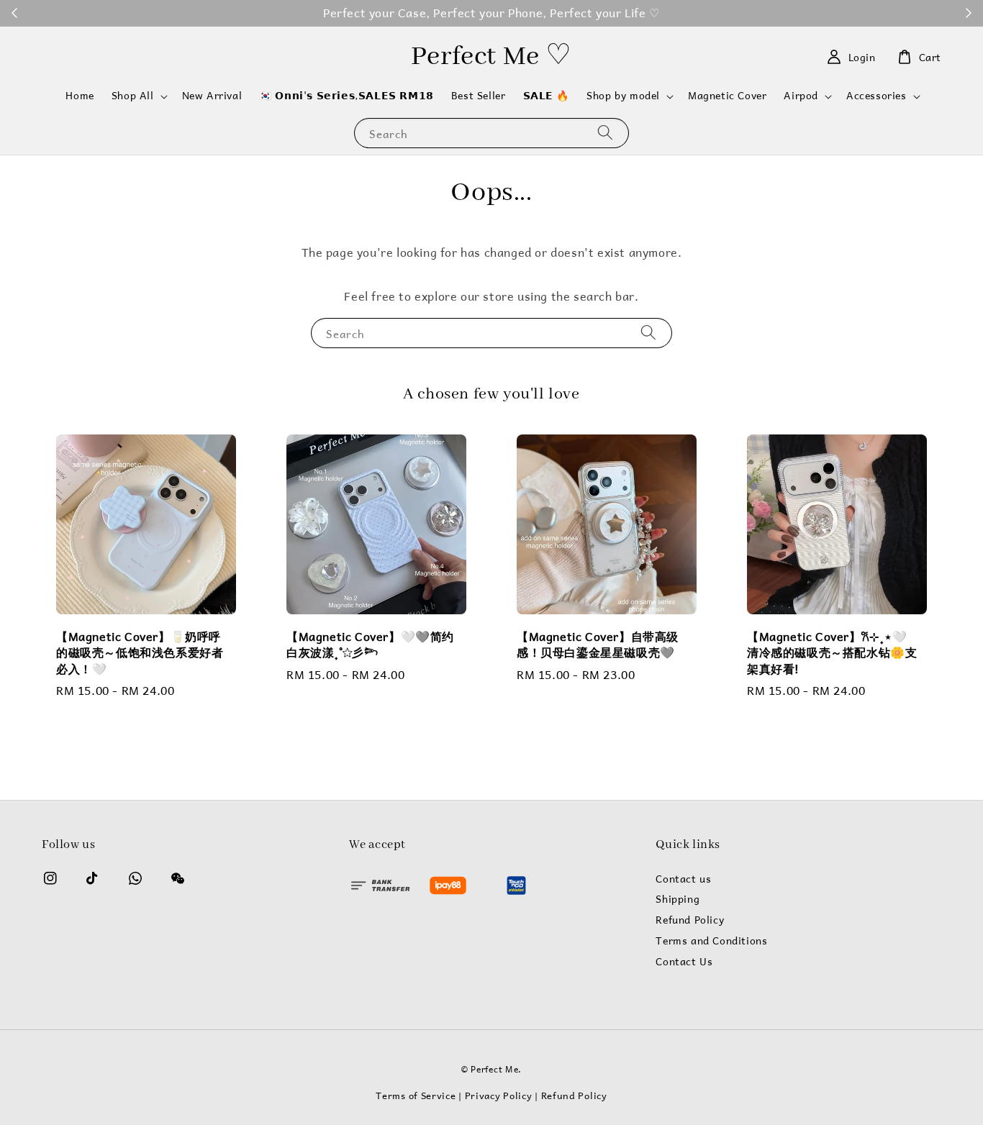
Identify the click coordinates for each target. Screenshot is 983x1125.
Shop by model (623, 95)
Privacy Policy (499, 1095)
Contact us (683, 880)
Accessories (876, 95)
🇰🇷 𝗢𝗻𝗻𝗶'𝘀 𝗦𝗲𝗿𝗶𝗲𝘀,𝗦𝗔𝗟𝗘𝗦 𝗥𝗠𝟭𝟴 (346, 95)
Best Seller (478, 95)
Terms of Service (416, 1095)
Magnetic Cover (727, 95)
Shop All (133, 95)
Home (79, 95)
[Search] (605, 133)
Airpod (801, 95)
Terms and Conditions (711, 940)
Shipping (677, 899)
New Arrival (212, 95)
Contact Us (684, 961)
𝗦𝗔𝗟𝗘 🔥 (546, 95)
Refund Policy (690, 920)
